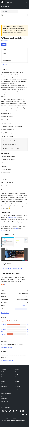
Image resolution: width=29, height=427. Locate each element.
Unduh (4, 44)
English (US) (25, 305)
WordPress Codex (12, 217)
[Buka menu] (26, 2)
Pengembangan (7, 60)
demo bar (17, 308)
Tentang (3, 369)
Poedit (3, 230)
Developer (4, 386)
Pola (16, 376)
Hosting (3, 374)
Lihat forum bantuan (6, 347)
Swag (17, 389)
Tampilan (17, 369)
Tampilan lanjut (5, 313)
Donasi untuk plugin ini (7, 360)
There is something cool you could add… (12, 268)
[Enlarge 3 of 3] (25, 250)
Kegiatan (17, 384)
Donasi (17, 386)
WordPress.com (6, 393)
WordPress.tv (5, 389)
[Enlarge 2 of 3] (25, 238)
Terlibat (17, 381)
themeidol (6, 40)
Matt (3, 396)
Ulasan (4, 53)
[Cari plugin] (16, 11)
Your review (4, 337)
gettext (16, 228)
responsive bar (24, 308)
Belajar (3, 381)
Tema (16, 371)
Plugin (16, 374)
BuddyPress (5, 401)
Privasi (3, 376)
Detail (4, 49)
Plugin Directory (5, 6)
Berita (2, 371)
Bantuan (5, 64)
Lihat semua (24, 337)
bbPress (4, 398)
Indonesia (7, 407)
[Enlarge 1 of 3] (12, 238)
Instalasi (5, 57)
